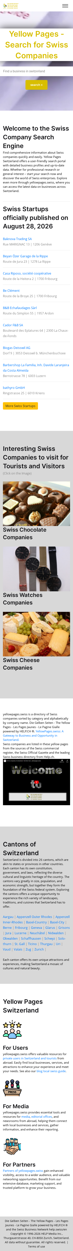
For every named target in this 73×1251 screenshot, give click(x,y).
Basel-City (57, 922)
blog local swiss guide (51, 1071)
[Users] (12, 1029)
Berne (7, 928)
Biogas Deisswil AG (16, 348)
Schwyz (49, 938)
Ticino (32, 944)
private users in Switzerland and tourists (30, 1058)
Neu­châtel (37, 933)
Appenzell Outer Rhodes (34, 917)
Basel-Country (36, 922)
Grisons (64, 928)
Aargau (8, 917)
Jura (8, 933)
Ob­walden (10, 938)
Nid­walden (56, 933)
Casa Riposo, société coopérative (27, 273)
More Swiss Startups (20, 406)
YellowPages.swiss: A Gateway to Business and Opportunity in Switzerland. (33, 735)
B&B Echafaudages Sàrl (20, 308)
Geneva (36, 928)
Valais (18, 949)
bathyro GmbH (14, 388)
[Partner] (12, 1146)
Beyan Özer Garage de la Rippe (25, 256)
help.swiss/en (58, 1229)
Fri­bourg (21, 928)
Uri (58, 944)
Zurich (39, 949)
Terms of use (36, 1246)
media (25, 1116)
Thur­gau (46, 944)
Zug (28, 949)
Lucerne (20, 933)
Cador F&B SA (13, 325)
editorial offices (41, 1116)
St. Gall (20, 944)
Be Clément (11, 290)
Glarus (50, 928)
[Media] (12, 1087)
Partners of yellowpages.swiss (23, 1171)
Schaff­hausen (31, 938)
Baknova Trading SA (17, 239)
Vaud (7, 949)
